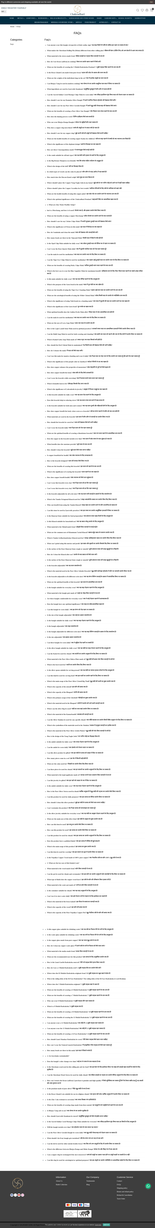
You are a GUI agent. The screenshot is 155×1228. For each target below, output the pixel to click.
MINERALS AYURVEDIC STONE (62, 22)
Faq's (12, 44)
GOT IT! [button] (106, 1225)
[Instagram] (22, 1195)
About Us (59, 1181)
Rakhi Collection (61, 1184)
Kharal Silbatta (125, 18)
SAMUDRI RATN (109, 18)
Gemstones (30, 18)
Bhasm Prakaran (41, 22)
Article (79, 22)
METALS (20, 18)
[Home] (77, 10)
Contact (119, 1181)
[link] (137, 10)
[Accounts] (147, 10)
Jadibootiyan (140, 18)
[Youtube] (19, 1195)
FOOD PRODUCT (90, 22)
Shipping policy (122, 1188)
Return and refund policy (125, 1192)
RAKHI (99, 18)
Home (12, 18)
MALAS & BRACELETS (58, 18)
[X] (15, 1195)
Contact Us (116, 22)
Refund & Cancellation (124, 1195)
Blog (88, 1184)
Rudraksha (42, 18)
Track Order (121, 1199)
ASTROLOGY (103, 22)
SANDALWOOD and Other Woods (81, 18)
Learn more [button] (98, 1225)
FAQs (119, 1184)
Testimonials (90, 1181)
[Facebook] (11, 1195)
